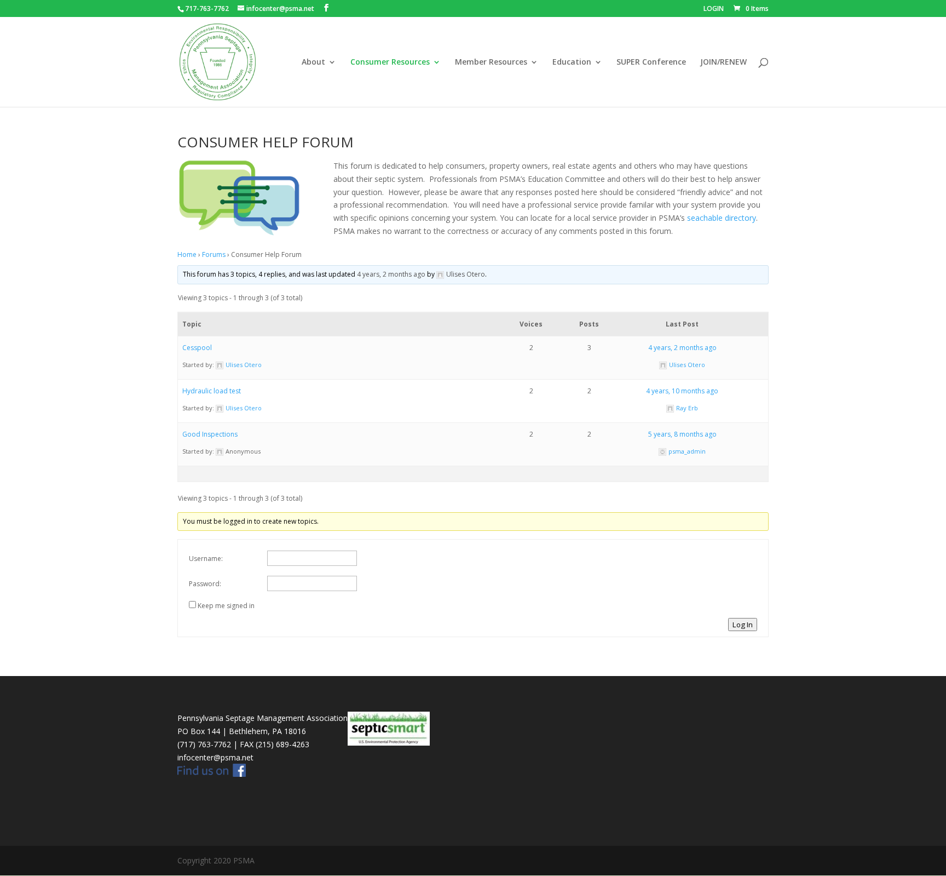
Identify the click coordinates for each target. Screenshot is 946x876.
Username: (206, 558)
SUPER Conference (651, 62)
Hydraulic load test (211, 391)
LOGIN (713, 9)
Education (571, 62)
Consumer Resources (390, 62)
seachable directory (721, 218)
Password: (205, 583)
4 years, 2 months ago (391, 274)
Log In (742, 624)
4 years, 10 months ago (682, 391)
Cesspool (197, 347)
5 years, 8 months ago (682, 434)
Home (187, 254)
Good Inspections (210, 434)
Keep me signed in (226, 605)
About (313, 62)
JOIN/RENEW (723, 62)
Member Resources (491, 62)
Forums (214, 254)
